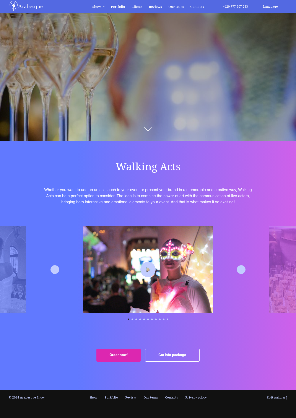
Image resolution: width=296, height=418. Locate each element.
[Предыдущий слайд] (54, 269)
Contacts (197, 6)
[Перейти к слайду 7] (152, 319)
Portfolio (118, 6)
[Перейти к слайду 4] (140, 319)
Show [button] (97, 6)
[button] (118, 355)
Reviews (155, 6)
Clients (137, 6)
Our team (176, 6)
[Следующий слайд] (241, 269)
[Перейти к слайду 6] (148, 319)
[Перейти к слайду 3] (136, 319)
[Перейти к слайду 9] (160, 319)
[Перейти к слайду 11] (167, 319)
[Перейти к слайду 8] (156, 319)
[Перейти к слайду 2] (132, 319)
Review (130, 397)
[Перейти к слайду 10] (163, 319)
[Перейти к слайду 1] (128, 319)
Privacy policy (196, 397)
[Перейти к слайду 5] (144, 319)
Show (93, 397)
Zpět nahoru (276, 397)
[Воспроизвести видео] (148, 269)
